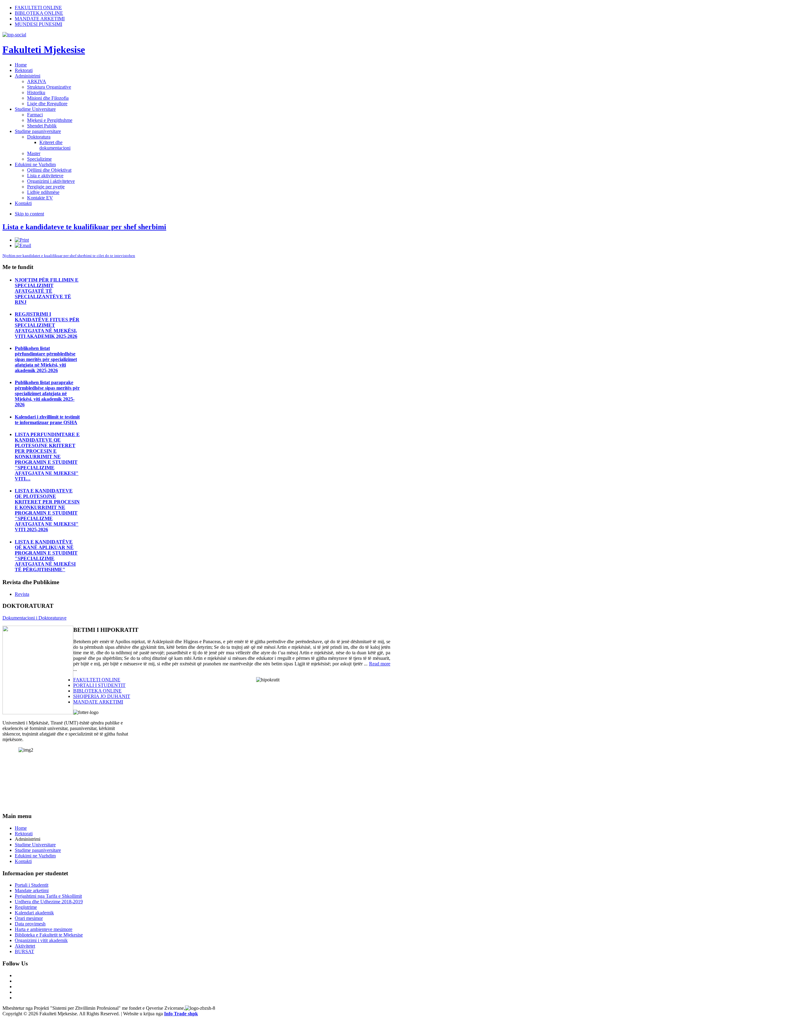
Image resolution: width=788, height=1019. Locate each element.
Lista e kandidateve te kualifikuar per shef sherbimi (84, 227)
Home (21, 828)
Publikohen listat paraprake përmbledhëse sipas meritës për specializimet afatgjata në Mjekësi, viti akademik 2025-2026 (47, 393)
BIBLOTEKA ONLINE (39, 13)
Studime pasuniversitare (38, 850)
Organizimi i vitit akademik (41, 940)
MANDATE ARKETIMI (40, 18)
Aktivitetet (25, 946)
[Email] (23, 245)
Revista (22, 594)
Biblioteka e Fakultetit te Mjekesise (49, 934)
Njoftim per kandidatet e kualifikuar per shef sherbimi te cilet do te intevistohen (68, 255)
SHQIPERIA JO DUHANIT (101, 696)
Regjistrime (26, 907)
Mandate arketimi (32, 890)
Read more (379, 663)
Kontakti (23, 861)
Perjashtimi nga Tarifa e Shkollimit (48, 896)
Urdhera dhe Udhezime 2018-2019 (49, 901)
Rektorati (24, 833)
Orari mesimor (29, 918)
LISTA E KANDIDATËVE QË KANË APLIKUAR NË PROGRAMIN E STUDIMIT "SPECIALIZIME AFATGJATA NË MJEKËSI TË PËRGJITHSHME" (46, 555)
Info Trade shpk (181, 1013)
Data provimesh (30, 923)
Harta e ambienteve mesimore (43, 929)
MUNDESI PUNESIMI (38, 24)
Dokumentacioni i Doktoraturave (34, 617)
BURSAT (24, 951)
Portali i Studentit (31, 885)
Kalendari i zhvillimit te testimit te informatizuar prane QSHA (47, 419)
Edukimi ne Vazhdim (35, 855)
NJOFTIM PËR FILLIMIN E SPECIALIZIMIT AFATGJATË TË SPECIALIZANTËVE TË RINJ (46, 291)
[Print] (22, 240)
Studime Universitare (35, 844)
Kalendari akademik (34, 912)
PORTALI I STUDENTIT (99, 685)
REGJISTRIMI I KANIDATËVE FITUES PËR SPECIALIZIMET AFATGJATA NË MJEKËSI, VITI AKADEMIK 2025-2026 (47, 325)
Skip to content (29, 213)
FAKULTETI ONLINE (38, 7)
